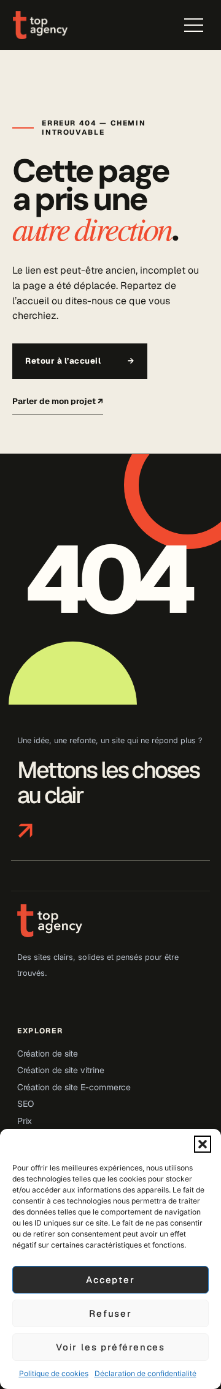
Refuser (110, 1313)
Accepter (110, 1280)
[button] (202, 1144)
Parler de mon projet (57, 400)
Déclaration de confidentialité (145, 1373)
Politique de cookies (53, 1373)
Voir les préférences (110, 1347)
